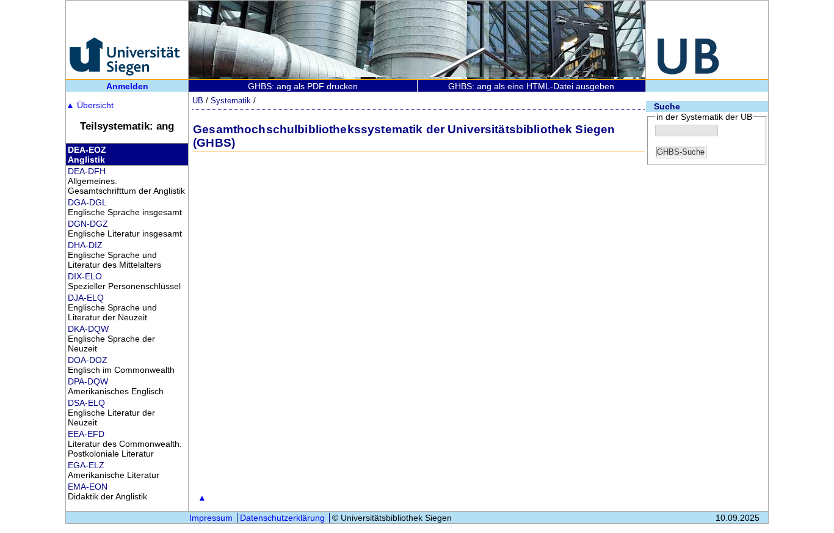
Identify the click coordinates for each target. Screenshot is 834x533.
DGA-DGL (87, 202)
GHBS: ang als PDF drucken (303, 86)
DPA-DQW (88, 381)
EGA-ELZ (86, 465)
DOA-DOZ (87, 360)
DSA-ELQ (86, 403)
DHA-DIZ (85, 245)
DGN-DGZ (88, 224)
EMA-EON (87, 486)
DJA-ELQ (86, 298)
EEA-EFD (86, 434)
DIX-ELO (85, 276)
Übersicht (90, 105)
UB (197, 100)
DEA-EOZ (87, 150)
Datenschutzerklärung (282, 518)
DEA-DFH (87, 171)
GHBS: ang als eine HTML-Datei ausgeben (531, 86)
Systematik (231, 100)
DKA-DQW (88, 329)
